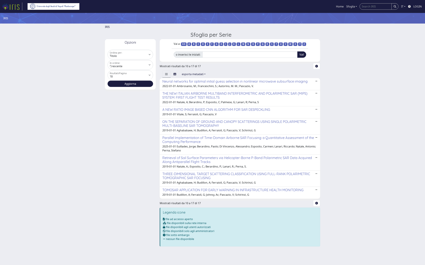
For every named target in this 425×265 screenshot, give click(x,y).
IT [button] (402, 6)
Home (340, 6)
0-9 (183, 44)
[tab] (166, 74)
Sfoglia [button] (350, 6)
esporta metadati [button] (193, 74)
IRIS (107, 27)
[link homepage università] (53, 6)
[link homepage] (12, 6)
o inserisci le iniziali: (188, 54)
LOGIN (417, 6)
